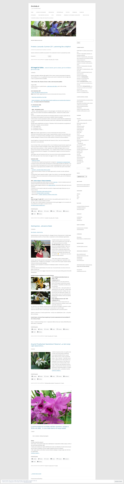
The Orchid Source (80, 260)
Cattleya (67, 12)
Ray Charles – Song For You (37, 232)
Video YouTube (86, 15)
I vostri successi (80, 135)
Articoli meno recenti (36, 473)
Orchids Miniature (80, 229)
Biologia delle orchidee (49, 383)
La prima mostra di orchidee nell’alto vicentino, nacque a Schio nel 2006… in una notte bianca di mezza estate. (50, 427)
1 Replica (32, 431)
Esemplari (82, 12)
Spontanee (79, 158)
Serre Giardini (79, 269)
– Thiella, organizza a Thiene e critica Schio (47, 194)
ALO (77, 195)
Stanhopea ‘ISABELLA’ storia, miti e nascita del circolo (42, 18)
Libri (78, 138)
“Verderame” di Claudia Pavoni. (63, 162)
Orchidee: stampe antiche (82, 149)
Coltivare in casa (80, 126)
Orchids (46, 59)
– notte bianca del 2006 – (52, 86)
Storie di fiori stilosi (80, 209)
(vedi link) (55, 182)
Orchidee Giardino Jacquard (82, 246)
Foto (53, 15)
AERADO (78, 193)
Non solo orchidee (80, 144)
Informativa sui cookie (28, 481)
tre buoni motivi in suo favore (43, 193)
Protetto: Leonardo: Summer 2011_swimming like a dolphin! (51, 47)
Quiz (78, 154)
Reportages (58, 15)
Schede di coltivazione (41, 12)
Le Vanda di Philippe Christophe (83, 206)
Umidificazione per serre (81, 271)
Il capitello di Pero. (83, 90)
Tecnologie (79, 160)
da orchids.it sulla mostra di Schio (44, 191)
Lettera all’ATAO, (52, 185)
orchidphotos (79, 217)
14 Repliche (33, 72)
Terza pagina (79, 161)
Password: (33, 56)
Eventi (46, 465)
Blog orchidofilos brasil (81, 254)
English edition (79, 129)
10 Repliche (33, 229)
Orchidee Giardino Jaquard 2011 (38, 205)
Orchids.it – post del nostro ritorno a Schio (41, 169)
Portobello (80, 143)
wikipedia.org (79, 220)
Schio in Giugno (37, 180)
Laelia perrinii (84, 75)
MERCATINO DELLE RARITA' (82, 140)
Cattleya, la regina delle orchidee (83, 109)
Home (32, 12)
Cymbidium (74, 12)
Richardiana (79, 237)
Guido (57, 59)
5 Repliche (33, 348)
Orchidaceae (51, 12)
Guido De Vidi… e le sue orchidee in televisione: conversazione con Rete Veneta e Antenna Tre (85, 58)
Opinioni (78, 146)
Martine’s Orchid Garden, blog (82, 255)
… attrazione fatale (41, 226)
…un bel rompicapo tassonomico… (51, 345)
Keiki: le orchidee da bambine (82, 106)
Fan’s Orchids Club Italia (43, 15)
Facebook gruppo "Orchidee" (82, 227)
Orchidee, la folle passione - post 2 (83, 110)
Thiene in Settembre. (46, 180)
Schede (78, 155)
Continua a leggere (56, 370)
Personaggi (79, 152)
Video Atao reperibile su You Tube (39, 97)
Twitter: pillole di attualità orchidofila (85, 120)
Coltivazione (79, 127)
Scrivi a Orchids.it (80, 157)
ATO (77, 198)
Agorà (78, 118)
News (78, 141)
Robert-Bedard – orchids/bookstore (84, 238)
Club (46, 336)
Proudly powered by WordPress (36, 478)
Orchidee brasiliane (80, 147)
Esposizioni (33, 15)
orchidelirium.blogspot (81, 207)
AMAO (78, 197)
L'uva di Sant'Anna (85, 78)
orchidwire (79, 218)
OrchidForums (79, 257)
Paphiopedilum (60, 12)
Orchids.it (35, 6)
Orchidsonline (79, 258)
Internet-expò (79, 137)
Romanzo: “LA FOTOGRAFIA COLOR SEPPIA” (72, 15)
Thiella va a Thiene (36, 160)
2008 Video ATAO (35, 106)
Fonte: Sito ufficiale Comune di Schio (39, 92)
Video (78, 163)
